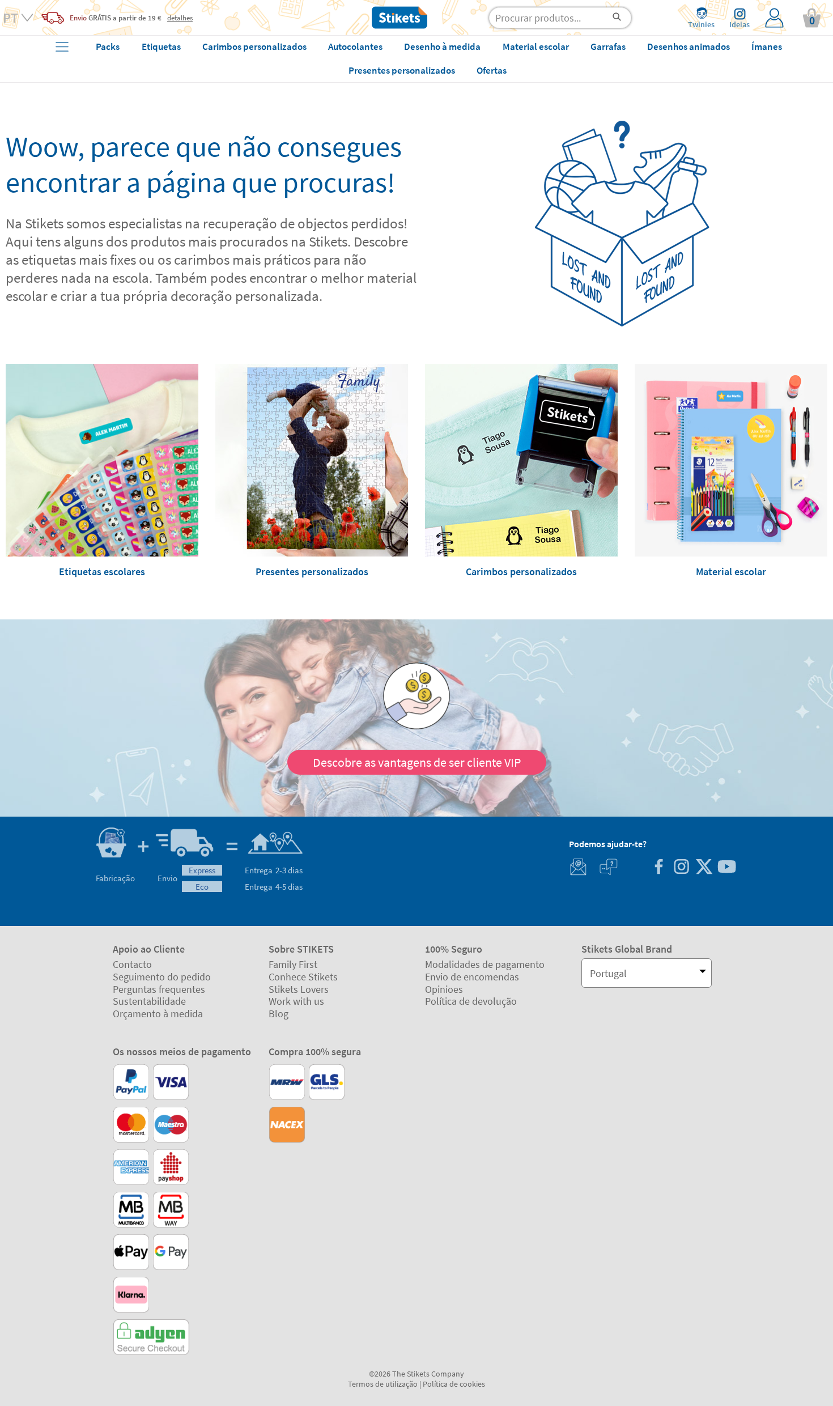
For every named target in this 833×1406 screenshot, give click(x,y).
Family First (293, 964)
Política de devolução (471, 1001)
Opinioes (444, 989)
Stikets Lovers (299, 989)
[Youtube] (726, 868)
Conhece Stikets (303, 976)
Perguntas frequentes (159, 989)
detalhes (180, 17)
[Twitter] (703, 868)
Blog (278, 1013)
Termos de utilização (383, 1384)
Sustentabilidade (149, 1001)
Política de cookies (454, 1384)
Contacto (132, 964)
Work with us (296, 1001)
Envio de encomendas (472, 976)
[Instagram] (681, 868)
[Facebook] (658, 868)
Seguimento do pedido (162, 976)
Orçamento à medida (158, 1013)
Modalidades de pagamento (485, 964)
